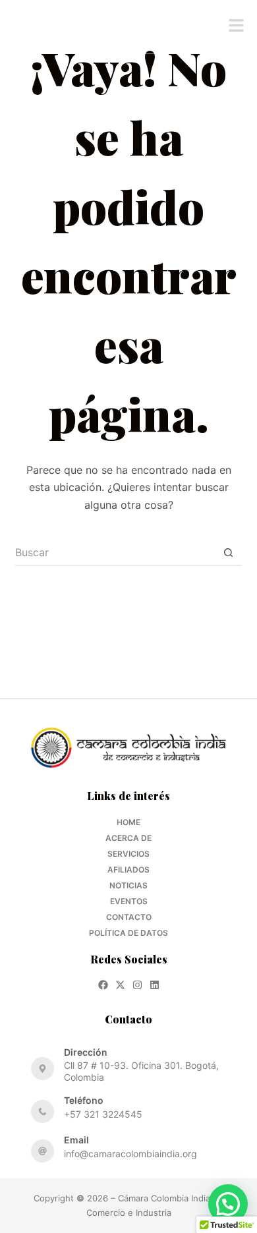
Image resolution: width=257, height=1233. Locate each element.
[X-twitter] (120, 985)
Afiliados (128, 870)
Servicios (128, 854)
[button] (236, 27)
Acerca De (128, 838)
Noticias (128, 885)
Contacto (129, 917)
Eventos (129, 901)
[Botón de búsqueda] (228, 553)
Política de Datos (128, 933)
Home (128, 822)
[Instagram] (137, 985)
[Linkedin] (154, 985)
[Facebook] (103, 985)
